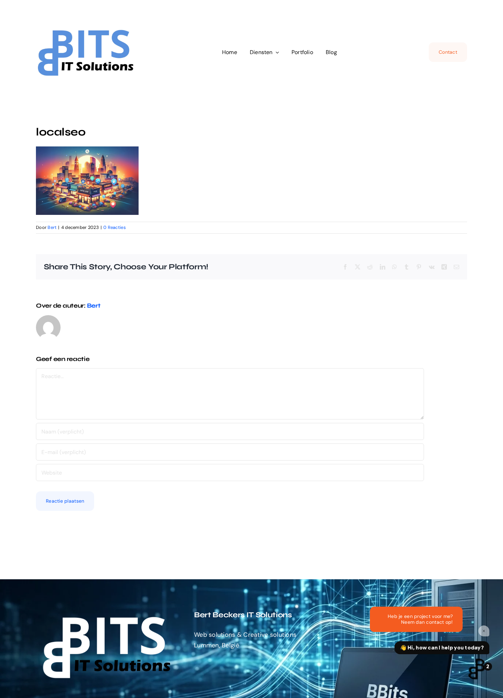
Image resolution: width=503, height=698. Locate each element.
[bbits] (87, 25)
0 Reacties (114, 227)
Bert (52, 227)
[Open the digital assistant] (477, 669)
